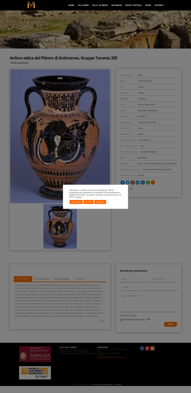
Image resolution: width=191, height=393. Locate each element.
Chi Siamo (83, 5)
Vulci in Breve (100, 5)
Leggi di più (100, 202)
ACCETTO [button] (88, 202)
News (148, 5)
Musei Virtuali (133, 5)
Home (71, 5)
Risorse (159, 5)
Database (116, 5)
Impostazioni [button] (76, 202)
